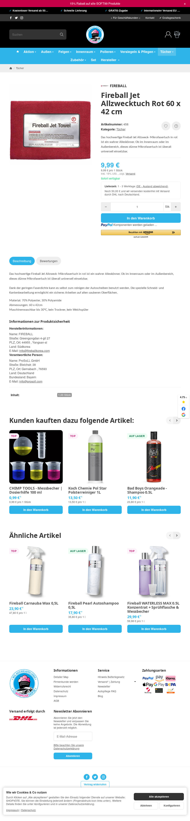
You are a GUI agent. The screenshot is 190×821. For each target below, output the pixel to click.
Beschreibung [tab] (22, 261)
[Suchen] (61, 34)
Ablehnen (146, 805)
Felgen (63, 51)
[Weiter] (177, 420)
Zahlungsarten (154, 670)
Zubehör (77, 59)
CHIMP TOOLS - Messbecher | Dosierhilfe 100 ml (35, 490)
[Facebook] (10, 17)
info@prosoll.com (30, 381)
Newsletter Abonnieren (73, 711)
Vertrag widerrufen (95, 784)
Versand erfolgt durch (27, 711)
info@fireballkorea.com (34, 351)
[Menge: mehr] (176, 206)
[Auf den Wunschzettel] (165, 126)
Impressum (12, 810)
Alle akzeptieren (159, 796)
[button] (141, 234)
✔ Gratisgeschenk (170, 18)
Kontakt (149, 18)
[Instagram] (21, 17)
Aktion (29, 51)
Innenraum (84, 51)
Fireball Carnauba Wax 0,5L (33, 603)
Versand (130, 173)
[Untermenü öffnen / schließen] (135, 681)
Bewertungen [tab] (49, 261)
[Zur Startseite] (95, 34)
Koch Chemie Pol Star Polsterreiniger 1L (87, 490)
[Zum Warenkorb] (177, 34)
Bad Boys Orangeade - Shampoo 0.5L (147, 490)
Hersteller (109, 59)
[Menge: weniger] (106, 206)
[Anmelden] (168, 34)
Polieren (106, 51)
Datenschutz (28, 810)
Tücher (165, 51)
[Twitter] (16, 17)
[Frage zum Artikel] (176, 126)
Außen (46, 51)
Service (103, 670)
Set (93, 59)
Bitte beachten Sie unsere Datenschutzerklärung (69, 746)
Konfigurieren (172, 805)
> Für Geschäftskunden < (125, 18)
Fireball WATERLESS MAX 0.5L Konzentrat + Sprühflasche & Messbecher (153, 607)
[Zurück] (169, 420)
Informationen (66, 670)
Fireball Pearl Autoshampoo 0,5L (93, 605)
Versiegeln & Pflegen (136, 51)
